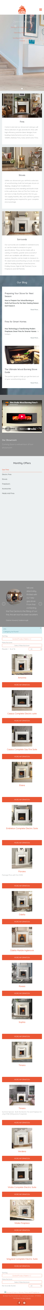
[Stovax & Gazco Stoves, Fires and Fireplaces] (22, 1292)
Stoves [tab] (4, 479)
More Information (22, 530)
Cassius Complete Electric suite (22, 713)
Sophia (22, 1022)
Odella (22, 914)
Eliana (22, 785)
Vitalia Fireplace (22, 1223)
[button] (3, 603)
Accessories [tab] (6, 489)
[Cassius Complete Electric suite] (22, 700)
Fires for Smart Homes (15, 321)
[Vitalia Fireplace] (22, 1210)
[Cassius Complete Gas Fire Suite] (22, 736)
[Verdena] (22, 1138)
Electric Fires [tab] (6, 474)
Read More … (35, 310)
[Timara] (22, 1052)
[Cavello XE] (22, 549)
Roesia (22, 986)
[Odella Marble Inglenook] (22, 937)
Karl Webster (27, 1298)
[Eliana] (22, 772)
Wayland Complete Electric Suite (22, 1259)
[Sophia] (22, 1009)
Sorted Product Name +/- (22, 639)
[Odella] (22, 901)
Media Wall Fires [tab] (8, 493)
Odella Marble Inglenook (22, 950)
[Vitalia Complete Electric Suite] (22, 1174)
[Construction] (22, 10)
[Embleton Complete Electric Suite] (22, 815)
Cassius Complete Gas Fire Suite (22, 749)
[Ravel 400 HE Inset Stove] (22, 509)
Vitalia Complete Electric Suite (22, 1187)
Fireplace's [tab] (6, 484)
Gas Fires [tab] (5, 470)
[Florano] (22, 858)
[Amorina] (22, 664)
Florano (22, 871)
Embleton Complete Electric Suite (22, 828)
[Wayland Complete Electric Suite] (22, 1246)
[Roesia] (22, 973)
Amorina (22, 677)
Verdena (22, 1151)
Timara (22, 1065)
